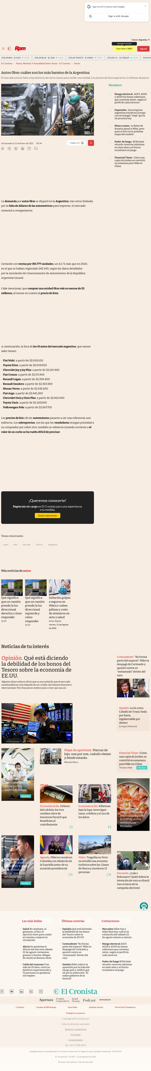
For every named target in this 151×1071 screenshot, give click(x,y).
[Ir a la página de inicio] (9, 48)
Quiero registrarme (47, 515)
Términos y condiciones (75, 1029)
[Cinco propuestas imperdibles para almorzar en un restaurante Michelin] (133, 804)
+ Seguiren (77, 143)
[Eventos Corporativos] (62, 1000)
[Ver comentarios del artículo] (35, 148)
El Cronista (6, 63)
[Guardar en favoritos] (91, 143)
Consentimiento (75, 1040)
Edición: (139, 40)
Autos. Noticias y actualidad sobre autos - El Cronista (43, 63)
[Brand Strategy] (76, 1000)
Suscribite (72, 1007)
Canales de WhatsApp (46, 1007)
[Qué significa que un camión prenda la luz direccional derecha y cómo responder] (12, 587)
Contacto (20, 1007)
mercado (27, 544)
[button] (144, 906)
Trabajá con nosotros (75, 1013)
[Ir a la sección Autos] (20, 48)
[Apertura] (46, 1000)
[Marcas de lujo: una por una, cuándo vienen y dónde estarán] (50, 763)
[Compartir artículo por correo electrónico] (29, 148)
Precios (39, 544)
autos (77, 63)
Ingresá (143, 49)
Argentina (52, 544)
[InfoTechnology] (105, 1000)
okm (15, 544)
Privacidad (76, 1034)
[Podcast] (89, 1000)
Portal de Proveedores (125, 1007)
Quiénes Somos (96, 1007)
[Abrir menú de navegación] (3, 48)
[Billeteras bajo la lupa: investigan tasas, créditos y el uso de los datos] (94, 793)
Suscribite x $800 (124, 48)
